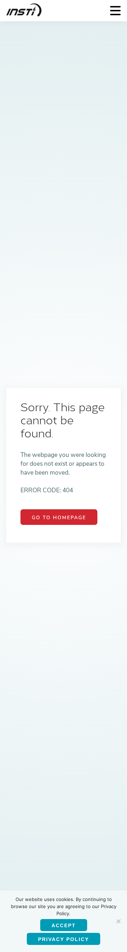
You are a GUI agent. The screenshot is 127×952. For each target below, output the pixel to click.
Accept (64, 925)
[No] (118, 921)
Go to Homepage (59, 517)
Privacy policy (63, 939)
